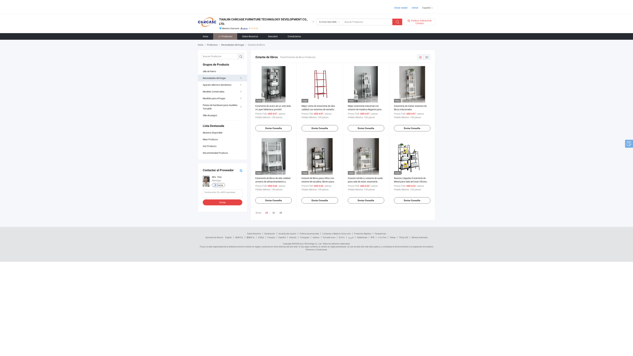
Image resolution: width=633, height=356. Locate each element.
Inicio (205, 36)
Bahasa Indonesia (420, 237)
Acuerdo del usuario (287, 233)
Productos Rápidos (362, 233)
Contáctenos (294, 36)
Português (304, 237)
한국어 (342, 237)
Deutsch (293, 237)
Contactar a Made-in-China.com (336, 233)
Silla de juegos (210, 115)
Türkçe (392, 237)
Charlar (220, 185)
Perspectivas (380, 233)
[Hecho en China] (219, 6)
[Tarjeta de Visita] (241, 170)
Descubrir (273, 36)
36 (273, 212)
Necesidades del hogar (214, 78)
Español (282, 237)
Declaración (269, 233)
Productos (227, 36)
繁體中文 (251, 237)
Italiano (316, 237)
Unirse (415, 7)
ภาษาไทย (382, 237)
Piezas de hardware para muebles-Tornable (220, 107)
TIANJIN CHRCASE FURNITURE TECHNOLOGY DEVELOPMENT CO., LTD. (263, 22)
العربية (351, 237)
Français (271, 237)
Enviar (222, 202)
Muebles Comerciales (213, 91)
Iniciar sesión (401, 7)
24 (266, 212)
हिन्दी (372, 237)
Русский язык (329, 237)
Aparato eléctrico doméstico (217, 84)
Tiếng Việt (403, 237)
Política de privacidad (309, 233)
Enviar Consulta (273, 128)
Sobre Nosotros (250, 36)
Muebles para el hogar (214, 98)
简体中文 (239, 237)
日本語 (261, 237)
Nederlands (362, 237)
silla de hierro (209, 71)
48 (280, 212)
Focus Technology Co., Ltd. (310, 243)
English (228, 237)
